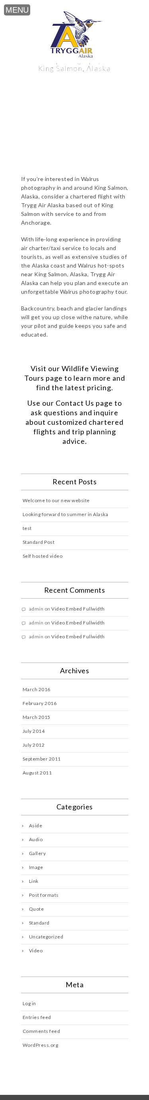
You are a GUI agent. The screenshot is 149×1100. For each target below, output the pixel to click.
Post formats (44, 895)
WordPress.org (40, 1045)
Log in (29, 1003)
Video (36, 951)
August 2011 (37, 773)
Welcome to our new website (56, 500)
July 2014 (34, 731)
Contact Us (75, 403)
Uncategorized (46, 937)
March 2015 (36, 717)
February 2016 (40, 703)
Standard (39, 923)
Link (34, 881)
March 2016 (36, 689)
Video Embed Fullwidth (78, 609)
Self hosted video (43, 556)
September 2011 (42, 759)
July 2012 (34, 745)
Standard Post (39, 542)
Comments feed (41, 1031)
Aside (36, 825)
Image (36, 867)
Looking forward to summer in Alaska (65, 514)
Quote (36, 909)
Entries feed (37, 1017)
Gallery (37, 853)
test (27, 528)
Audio (36, 839)
